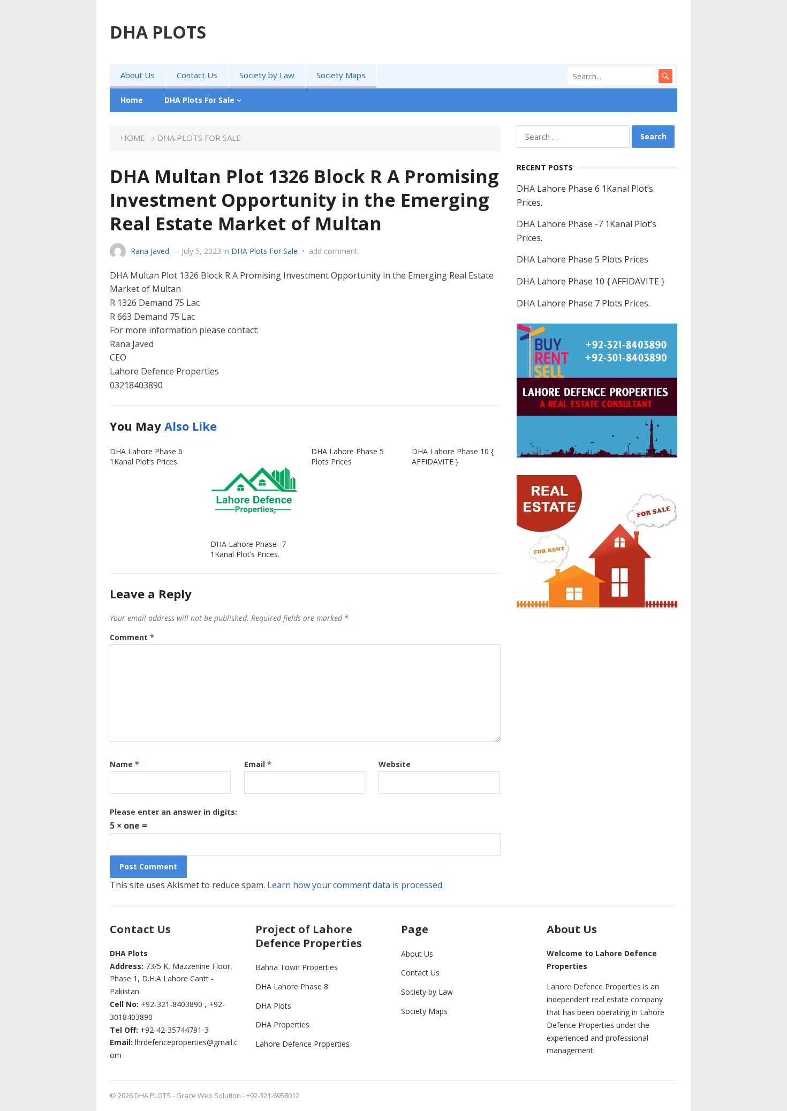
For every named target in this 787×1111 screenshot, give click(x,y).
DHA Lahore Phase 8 (291, 986)
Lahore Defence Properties (302, 1044)
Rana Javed (150, 251)
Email (257, 764)
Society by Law (266, 75)
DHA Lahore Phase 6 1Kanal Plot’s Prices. (146, 456)
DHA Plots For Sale (199, 100)
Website (395, 764)
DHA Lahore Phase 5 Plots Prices (347, 456)
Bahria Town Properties (296, 967)
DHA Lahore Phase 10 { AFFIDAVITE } (453, 456)
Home (131, 100)
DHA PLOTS (158, 31)
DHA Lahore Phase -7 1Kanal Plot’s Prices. (248, 549)
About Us (137, 75)
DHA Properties (282, 1024)
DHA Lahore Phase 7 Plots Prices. (583, 303)
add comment (333, 251)
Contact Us (197, 75)
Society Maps (341, 75)
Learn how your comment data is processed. (355, 885)
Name (124, 764)
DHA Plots (273, 1006)
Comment (132, 637)
